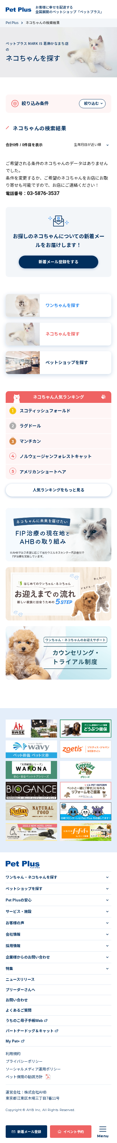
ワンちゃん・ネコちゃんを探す (31, 877)
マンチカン (30, 441)
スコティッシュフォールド (45, 410)
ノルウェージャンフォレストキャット (56, 456)
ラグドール (30, 425)
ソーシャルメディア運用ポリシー (33, 1069)
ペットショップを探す (24, 889)
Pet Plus (12, 23)
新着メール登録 (29, 1131)
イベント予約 (73, 1131)
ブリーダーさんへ (20, 990)
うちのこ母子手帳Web (24, 1021)
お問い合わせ (17, 1000)
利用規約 (13, 1054)
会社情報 (13, 934)
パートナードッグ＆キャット (30, 1031)
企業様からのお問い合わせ (28, 957)
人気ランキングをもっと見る (58, 490)
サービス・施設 (19, 911)
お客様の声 (15, 923)
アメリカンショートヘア (43, 471)
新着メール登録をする (58, 262)
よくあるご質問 (19, 1010)
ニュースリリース (20, 979)
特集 (9, 969)
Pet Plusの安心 (19, 900)
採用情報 (13, 946)
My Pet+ (13, 1041)
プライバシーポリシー (24, 1061)
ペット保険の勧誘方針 (24, 1077)
